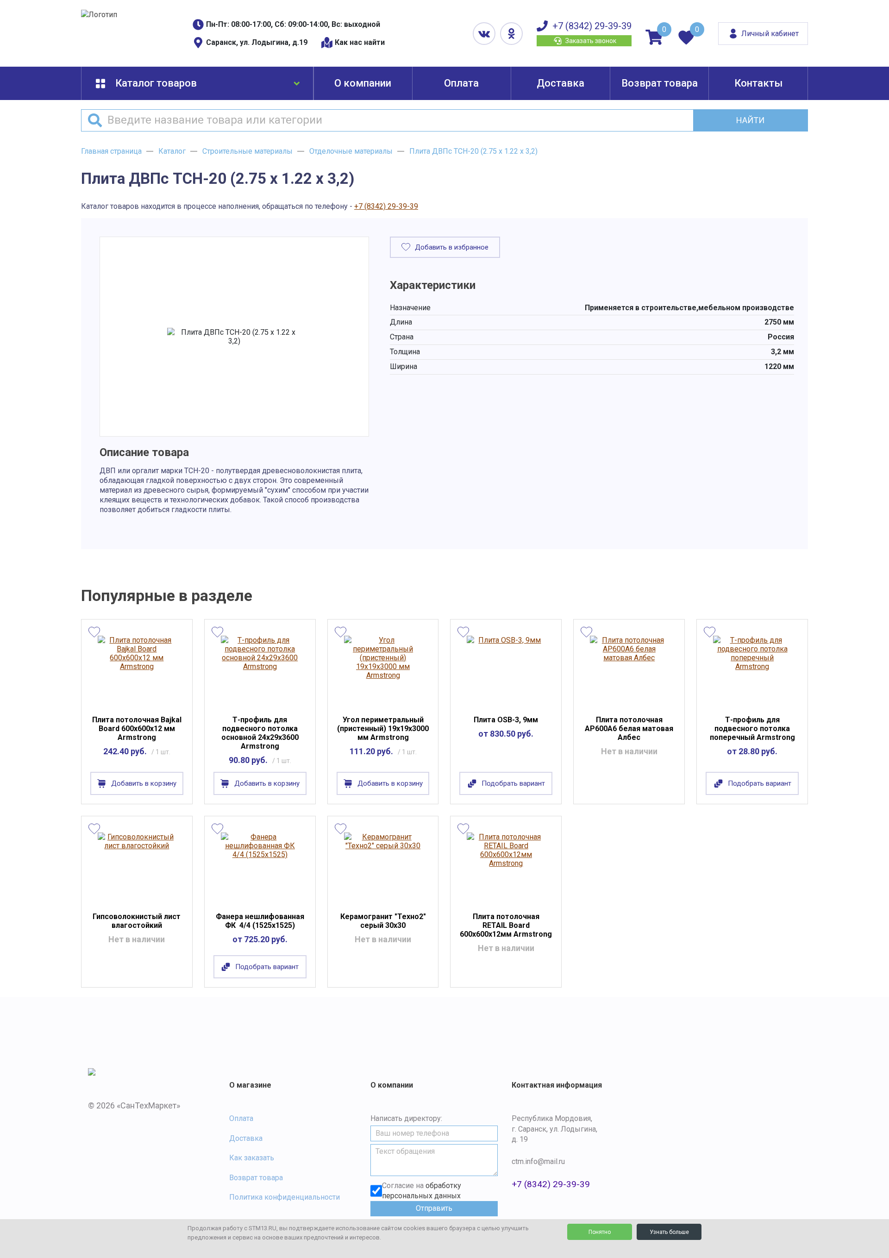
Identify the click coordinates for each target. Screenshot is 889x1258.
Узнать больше (669, 1232)
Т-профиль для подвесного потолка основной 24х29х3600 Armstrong (260, 733)
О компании (362, 83)
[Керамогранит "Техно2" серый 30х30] (383, 866)
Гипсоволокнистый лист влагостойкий (137, 921)
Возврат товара (659, 83)
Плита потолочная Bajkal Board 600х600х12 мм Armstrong (137, 728)
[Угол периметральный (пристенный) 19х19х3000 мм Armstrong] (383, 669)
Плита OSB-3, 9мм (506, 719)
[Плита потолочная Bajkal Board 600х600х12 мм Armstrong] (136, 669)
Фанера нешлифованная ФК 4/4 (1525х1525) (260, 921)
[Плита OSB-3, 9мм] (505, 669)
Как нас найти (360, 42)
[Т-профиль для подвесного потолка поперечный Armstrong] (752, 669)
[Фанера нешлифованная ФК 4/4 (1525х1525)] (260, 866)
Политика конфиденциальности (284, 1197)
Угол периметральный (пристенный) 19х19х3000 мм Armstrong (383, 728)
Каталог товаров (156, 83)
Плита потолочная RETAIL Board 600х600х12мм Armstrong (506, 925)
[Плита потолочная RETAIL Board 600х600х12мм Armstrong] (505, 866)
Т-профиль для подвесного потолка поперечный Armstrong (752, 728)
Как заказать (251, 1157)
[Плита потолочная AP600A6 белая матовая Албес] (629, 669)
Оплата (461, 83)
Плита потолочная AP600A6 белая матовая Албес (629, 728)
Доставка (560, 83)
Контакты (758, 83)
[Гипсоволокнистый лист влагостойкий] (136, 866)
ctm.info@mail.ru (538, 1161)
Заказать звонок (590, 40)
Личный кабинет (770, 33)
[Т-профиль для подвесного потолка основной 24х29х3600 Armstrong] (260, 669)
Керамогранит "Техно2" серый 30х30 (383, 921)
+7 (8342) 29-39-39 (592, 25)
